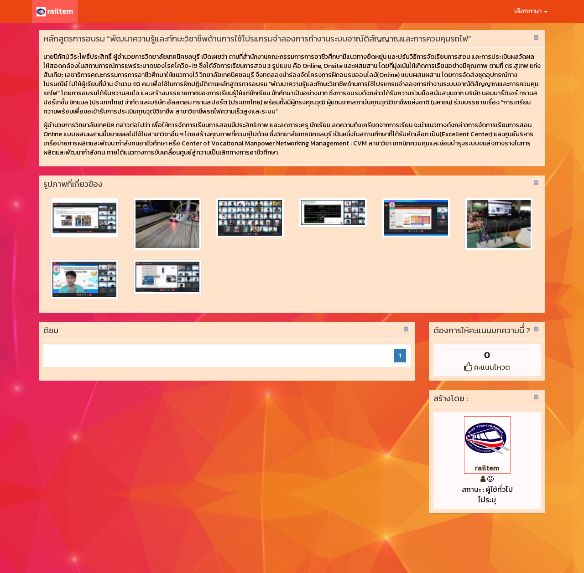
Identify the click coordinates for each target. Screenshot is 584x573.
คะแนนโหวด (491, 366)
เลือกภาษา (528, 11)
